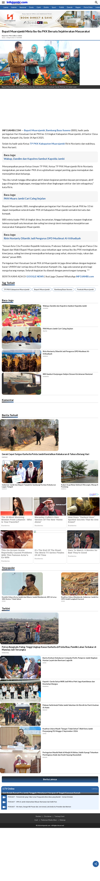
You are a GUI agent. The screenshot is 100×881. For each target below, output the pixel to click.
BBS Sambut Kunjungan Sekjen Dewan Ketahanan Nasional (68, 374)
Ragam (78, 7)
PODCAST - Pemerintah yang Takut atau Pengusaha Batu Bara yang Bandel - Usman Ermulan (40, 797)
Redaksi (38, 816)
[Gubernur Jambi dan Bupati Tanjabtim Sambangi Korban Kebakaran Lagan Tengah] (31, 472)
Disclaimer (48, 816)
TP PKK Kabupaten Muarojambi (16, 289)
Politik (61, 7)
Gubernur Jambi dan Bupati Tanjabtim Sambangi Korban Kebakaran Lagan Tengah (29, 486)
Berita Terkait (10, 415)
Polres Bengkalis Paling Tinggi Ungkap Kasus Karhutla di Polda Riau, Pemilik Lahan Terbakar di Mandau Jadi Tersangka (49, 648)
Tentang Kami (59, 816)
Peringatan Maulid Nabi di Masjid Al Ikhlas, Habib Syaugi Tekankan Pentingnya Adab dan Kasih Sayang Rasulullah (70, 753)
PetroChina (88, 7)
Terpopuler (8, 567)
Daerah (69, 7)
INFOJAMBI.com (85, 276)
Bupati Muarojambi (42, 289)
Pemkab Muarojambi (85, 289)
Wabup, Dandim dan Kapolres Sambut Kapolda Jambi (34, 158)
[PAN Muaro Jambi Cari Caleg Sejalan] (21, 338)
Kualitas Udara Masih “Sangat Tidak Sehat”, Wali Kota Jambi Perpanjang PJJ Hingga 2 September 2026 (68, 730)
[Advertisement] (50, 109)
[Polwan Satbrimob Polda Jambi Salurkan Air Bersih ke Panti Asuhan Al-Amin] (20, 714)
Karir (36, 820)
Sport (54, 7)
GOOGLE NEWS (35, 276)
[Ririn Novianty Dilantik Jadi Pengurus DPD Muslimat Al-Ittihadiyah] (21, 361)
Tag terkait (8, 282)
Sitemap (62, 820)
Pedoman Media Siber (49, 820)
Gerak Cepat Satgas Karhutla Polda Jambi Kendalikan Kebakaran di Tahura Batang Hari (45, 454)
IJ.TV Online (8, 788)
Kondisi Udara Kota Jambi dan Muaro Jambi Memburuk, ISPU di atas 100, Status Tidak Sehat (29, 598)
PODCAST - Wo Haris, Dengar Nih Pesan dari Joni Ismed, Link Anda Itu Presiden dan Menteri (39, 807)
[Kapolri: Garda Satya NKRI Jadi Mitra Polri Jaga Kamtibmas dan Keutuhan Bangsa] (20, 690)
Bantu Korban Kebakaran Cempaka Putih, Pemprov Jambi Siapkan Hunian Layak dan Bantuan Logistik (70, 659)
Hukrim (14, 7)
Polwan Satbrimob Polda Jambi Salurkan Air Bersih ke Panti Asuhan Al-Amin (71, 706)
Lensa (6, 7)
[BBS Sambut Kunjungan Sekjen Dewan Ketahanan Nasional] (21, 384)
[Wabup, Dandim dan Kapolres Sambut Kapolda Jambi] (21, 315)
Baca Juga (7, 300)
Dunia (31, 7)
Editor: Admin (17, 36)
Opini (39, 7)
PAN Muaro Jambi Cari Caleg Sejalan (25, 198)
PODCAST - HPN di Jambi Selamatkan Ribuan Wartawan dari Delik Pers (32, 802)
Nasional (23, 7)
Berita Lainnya (50, 779)
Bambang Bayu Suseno (63, 289)
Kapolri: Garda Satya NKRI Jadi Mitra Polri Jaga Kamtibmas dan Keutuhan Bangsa (69, 682)
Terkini (6, 608)
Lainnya (95, 789)
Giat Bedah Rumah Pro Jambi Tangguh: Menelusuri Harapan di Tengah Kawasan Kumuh (41, 792)
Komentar (8, 399)
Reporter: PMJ (7, 36)
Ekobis (46, 7)
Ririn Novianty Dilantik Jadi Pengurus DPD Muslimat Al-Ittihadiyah (42, 238)
